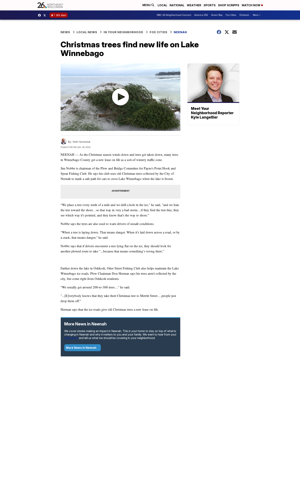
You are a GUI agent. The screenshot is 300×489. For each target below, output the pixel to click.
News (65, 32)
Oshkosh (244, 15)
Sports (210, 5)
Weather (194, 5)
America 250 (201, 15)
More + (256, 15)
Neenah (180, 32)
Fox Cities (231, 15)
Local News (87, 32)
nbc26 (45, 15)
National (177, 5)
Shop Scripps (228, 5)
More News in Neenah (81, 347)
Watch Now (251, 5)
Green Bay (217, 15)
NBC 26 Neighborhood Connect (174, 15)
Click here (71, 338)
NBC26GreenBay (40, 15)
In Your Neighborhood (123, 32)
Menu (146, 5)
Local (162, 5)
